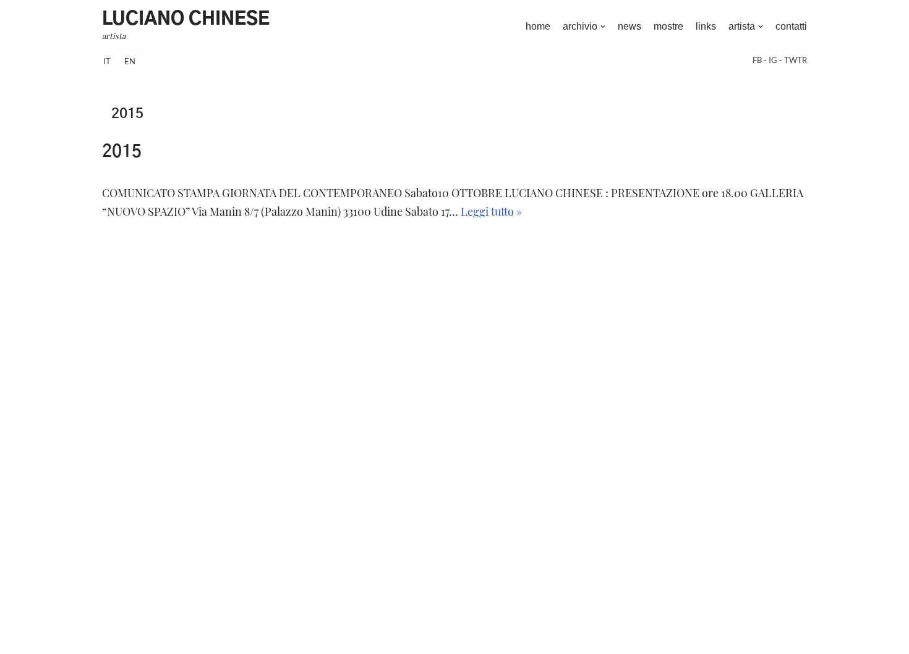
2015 (122, 152)
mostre (668, 26)
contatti (791, 26)
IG (774, 60)
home (538, 26)
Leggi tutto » (491, 211)
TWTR (795, 60)
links (706, 26)
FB (758, 60)
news (629, 26)
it (107, 61)
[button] (602, 26)
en (129, 61)
